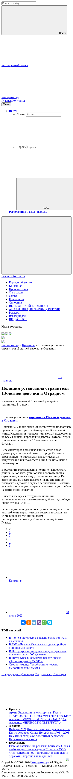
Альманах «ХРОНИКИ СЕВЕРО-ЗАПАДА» (37, 719)
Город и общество (20, 282)
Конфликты (16, 299)
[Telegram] (34, 622)
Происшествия (18, 289)
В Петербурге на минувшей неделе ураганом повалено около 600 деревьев (37, 652)
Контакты (18, 100)
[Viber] (39, 622)
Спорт (13, 295)
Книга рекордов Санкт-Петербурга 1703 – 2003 (39, 732)
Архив (13, 712)
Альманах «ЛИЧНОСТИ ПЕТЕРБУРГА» (35, 722)
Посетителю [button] (17, 742)
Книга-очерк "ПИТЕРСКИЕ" (53, 715)
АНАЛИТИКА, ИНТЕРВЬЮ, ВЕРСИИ (34, 309)
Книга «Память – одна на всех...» (48, 729)
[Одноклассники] (28, 622)
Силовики (15, 302)
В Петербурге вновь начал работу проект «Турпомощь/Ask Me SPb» (35, 659)
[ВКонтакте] (23, 622)
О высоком (16, 292)
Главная (6, 100)
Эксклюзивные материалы (35, 712)
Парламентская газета (23, 739)
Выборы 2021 (17, 729)
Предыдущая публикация (17, 674)
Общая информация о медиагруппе (39, 747)
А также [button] (14, 725)
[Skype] (49, 622)
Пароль (21, 147)
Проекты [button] (15, 709)
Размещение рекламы (33, 746)
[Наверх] (29, 702)
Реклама (14, 312)
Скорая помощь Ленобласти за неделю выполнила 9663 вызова (33, 666)
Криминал (15, 285)
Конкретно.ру (40, 762)
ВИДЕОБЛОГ (18, 319)
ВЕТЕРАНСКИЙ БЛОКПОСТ (28, 305)
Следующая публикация (50, 674)
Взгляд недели (18, 315)
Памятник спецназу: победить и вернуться (36, 736)
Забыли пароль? (37, 211)
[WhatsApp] (44, 622)
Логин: (20, 114)
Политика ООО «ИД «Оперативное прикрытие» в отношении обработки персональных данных (38, 753)
